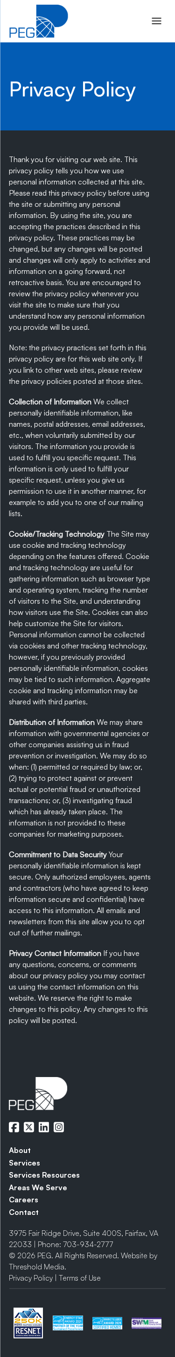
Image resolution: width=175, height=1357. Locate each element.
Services (24, 1162)
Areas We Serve (38, 1187)
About (20, 1150)
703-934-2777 (88, 1244)
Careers (23, 1199)
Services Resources (44, 1175)
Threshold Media (36, 1266)
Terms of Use (80, 1277)
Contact (24, 1212)
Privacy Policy (31, 1277)
